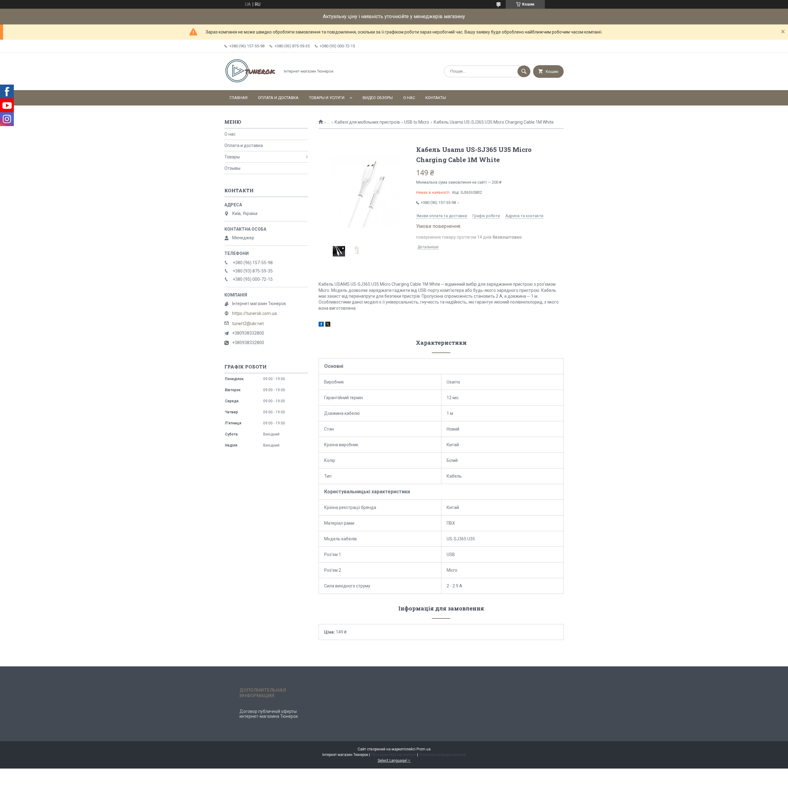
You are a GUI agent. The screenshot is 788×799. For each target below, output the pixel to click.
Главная (238, 97)
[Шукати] (523, 71)
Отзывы (232, 168)
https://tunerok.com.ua (254, 313)
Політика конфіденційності (442, 755)
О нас (409, 97)
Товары (232, 156)
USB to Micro (416, 122)
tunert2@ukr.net (248, 323)
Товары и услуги (326, 97)
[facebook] (321, 325)
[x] (327, 325)
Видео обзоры (378, 97)
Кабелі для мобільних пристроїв (367, 122)
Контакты (435, 97)
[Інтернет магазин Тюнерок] (250, 82)
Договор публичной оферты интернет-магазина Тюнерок (268, 714)
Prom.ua (423, 749)
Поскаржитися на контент (393, 755)
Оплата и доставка (278, 97)
